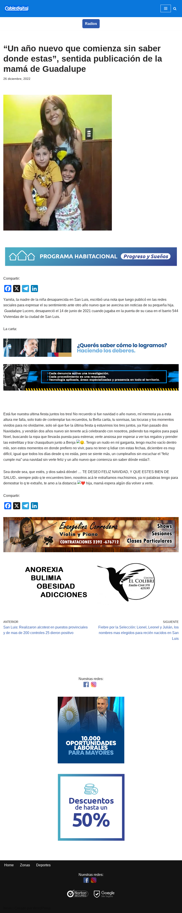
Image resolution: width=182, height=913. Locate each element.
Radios (91, 24)
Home (9, 865)
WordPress (42, 908)
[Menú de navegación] (165, 8)
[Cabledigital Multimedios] (16, 8)
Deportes (43, 865)
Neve (7, 908)
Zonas (25, 865)
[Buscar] (174, 8)
